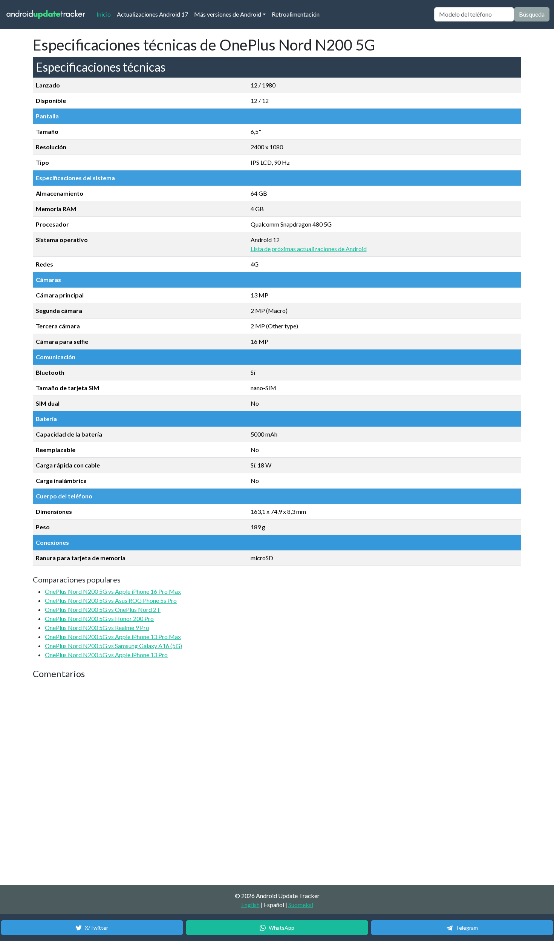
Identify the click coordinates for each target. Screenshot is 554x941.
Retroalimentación (296, 14)
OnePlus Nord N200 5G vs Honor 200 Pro (99, 618)
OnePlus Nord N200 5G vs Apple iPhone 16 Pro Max (113, 591)
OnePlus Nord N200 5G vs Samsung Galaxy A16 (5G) (113, 645)
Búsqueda (532, 14)
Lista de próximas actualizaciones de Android (309, 248)
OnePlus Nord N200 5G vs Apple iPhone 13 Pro (106, 654)
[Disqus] (174, 782)
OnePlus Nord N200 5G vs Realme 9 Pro (97, 627)
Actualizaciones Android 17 (152, 14)
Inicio (105, 14)
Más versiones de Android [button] (227, 14)
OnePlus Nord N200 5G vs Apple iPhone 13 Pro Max (113, 636)
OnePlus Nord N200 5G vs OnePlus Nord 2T (103, 609)
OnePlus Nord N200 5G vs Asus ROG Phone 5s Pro (111, 600)
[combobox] (474, 14)
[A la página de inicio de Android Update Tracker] (46, 14)
